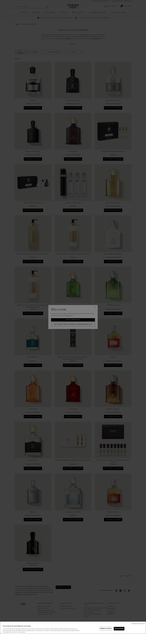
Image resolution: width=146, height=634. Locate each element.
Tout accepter (119, 628)
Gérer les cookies (105, 628)
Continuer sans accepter (138, 623)
